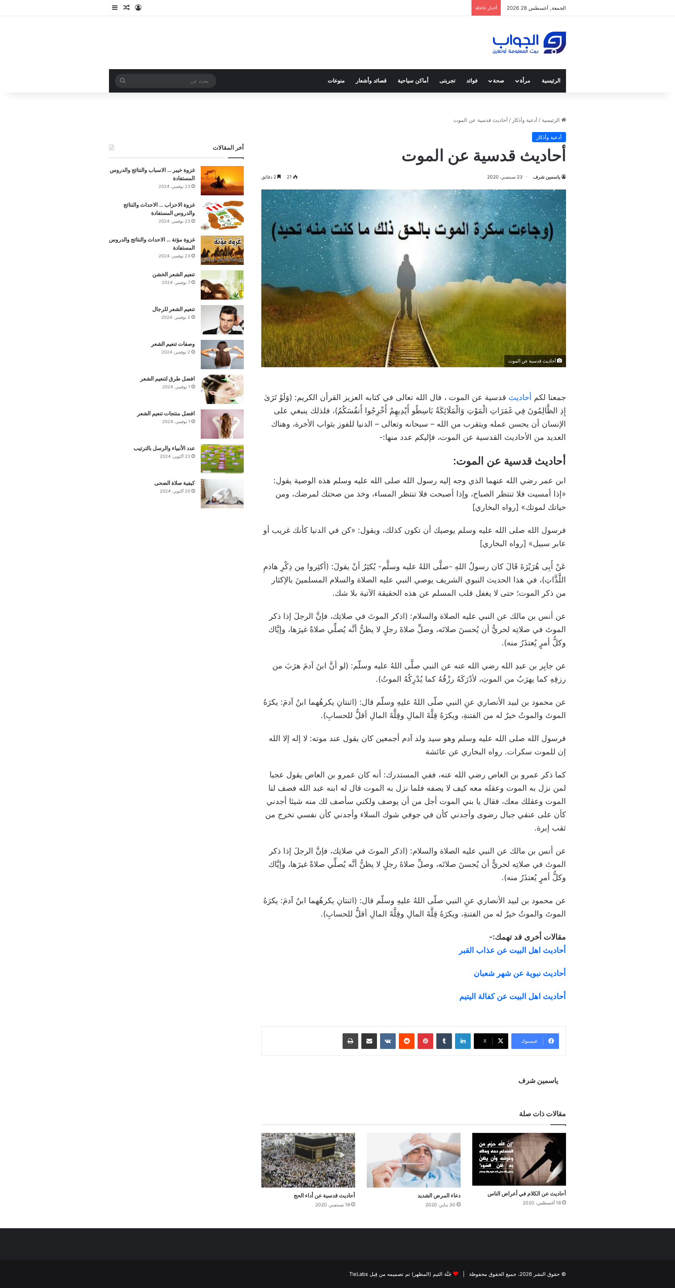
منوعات (336, 81)
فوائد (472, 81)
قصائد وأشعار (371, 81)
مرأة (525, 81)
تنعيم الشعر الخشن (173, 274)
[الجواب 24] (529, 43)
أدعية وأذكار (525, 120)
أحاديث (520, 397)
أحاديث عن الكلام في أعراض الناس (527, 1193)
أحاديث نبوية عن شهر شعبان (520, 973)
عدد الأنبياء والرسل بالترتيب (164, 448)
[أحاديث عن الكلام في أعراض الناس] (519, 1159)
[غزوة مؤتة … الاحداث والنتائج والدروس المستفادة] (222, 250)
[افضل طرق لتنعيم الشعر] (222, 389)
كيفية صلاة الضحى (174, 482)
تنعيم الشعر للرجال (173, 308)
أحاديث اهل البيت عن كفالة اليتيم (512, 996)
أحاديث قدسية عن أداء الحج (324, 1195)
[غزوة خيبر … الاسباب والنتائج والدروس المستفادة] (222, 180)
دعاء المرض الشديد (439, 1195)
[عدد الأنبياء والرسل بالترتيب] (222, 458)
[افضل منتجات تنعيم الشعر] (222, 424)
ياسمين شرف (546, 177)
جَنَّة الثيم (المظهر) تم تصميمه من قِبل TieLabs (400, 1274)
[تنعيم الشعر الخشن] (222, 285)
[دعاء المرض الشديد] (414, 1160)
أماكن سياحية (413, 81)
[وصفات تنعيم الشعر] (222, 354)
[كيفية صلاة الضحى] (222, 493)
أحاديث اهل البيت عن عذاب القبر (512, 950)
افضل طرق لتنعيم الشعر (167, 378)
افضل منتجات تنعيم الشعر (166, 413)
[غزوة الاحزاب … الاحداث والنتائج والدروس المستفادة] (222, 215)
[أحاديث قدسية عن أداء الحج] (308, 1160)
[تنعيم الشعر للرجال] (222, 319)
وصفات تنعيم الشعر (173, 343)
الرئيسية (551, 81)
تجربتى (447, 81)
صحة (498, 81)
